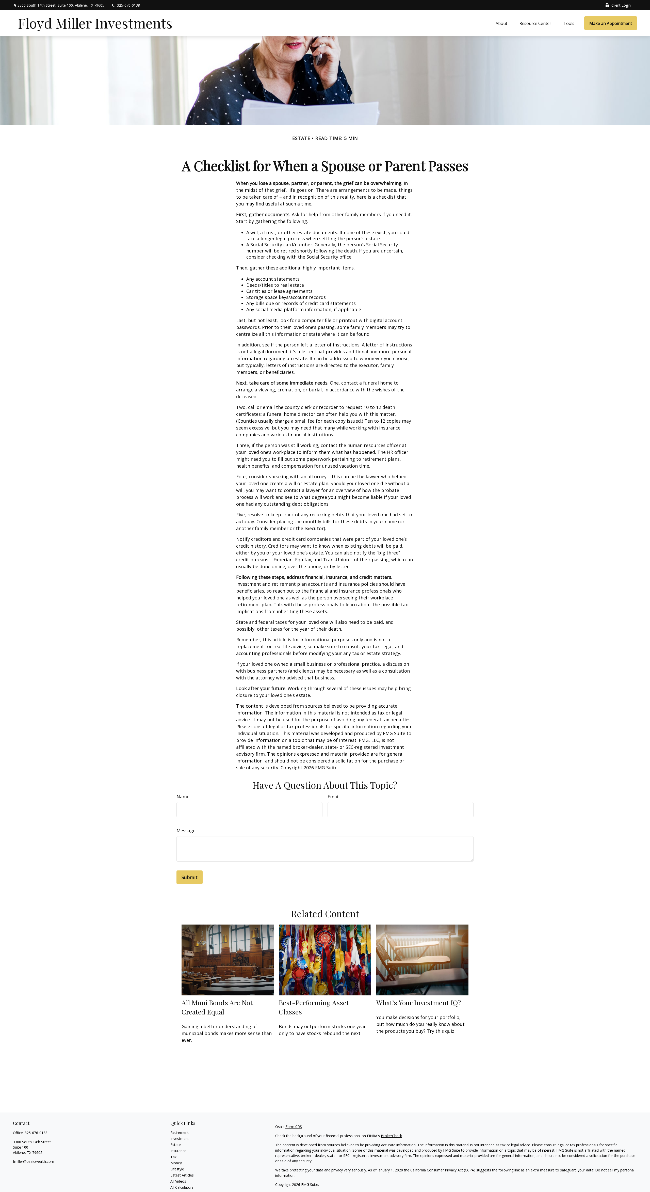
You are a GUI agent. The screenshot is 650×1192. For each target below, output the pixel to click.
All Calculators (181, 1187)
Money (176, 1163)
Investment (179, 1138)
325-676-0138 (128, 5)
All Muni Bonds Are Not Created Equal (217, 1007)
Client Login (621, 5)
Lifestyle (177, 1169)
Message (186, 831)
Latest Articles (182, 1175)
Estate (175, 1144)
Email (333, 796)
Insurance (178, 1150)
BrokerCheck (391, 1135)
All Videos (178, 1181)
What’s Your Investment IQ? (418, 1002)
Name (182, 796)
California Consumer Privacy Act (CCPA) (442, 1170)
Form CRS (293, 1126)
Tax (173, 1156)
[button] (501, 23)
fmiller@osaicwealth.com (33, 1161)
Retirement (179, 1132)
